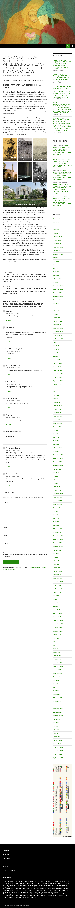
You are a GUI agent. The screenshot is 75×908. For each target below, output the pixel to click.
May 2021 (56, 437)
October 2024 (57, 293)
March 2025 (56, 275)
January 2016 (57, 659)
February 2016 (57, 655)
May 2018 (56, 560)
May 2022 (56, 395)
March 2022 (56, 402)
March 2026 (56, 233)
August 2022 (57, 384)
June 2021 (56, 434)
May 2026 (56, 226)
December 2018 (58, 536)
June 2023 (56, 349)
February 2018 (57, 571)
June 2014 (56, 726)
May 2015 (56, 687)
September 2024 (58, 296)
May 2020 (56, 479)
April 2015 (56, 691)
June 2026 (56, 222)
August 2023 (57, 342)
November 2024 (58, 289)
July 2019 (56, 511)
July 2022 (56, 388)
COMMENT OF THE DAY (9, 850)
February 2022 (57, 405)
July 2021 (56, 430)
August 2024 (57, 300)
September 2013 (58, 758)
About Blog (6, 854)
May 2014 (56, 729)
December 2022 (58, 370)
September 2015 (58, 673)
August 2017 (57, 592)
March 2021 (56, 444)
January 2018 (57, 574)
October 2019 (57, 500)
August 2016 (57, 634)
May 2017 (56, 603)
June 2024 (56, 307)
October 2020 (57, 462)
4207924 (16, 75)
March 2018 (56, 567)
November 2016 (58, 624)
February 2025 (57, 279)
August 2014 (57, 719)
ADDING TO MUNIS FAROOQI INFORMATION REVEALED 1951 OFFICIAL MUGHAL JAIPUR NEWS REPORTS (61, 77)
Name (5, 527)
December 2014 (58, 705)
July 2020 (56, 472)
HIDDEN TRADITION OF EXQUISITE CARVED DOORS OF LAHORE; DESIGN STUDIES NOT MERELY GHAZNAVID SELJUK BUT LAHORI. (62, 64)
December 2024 (58, 286)
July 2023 (56, 346)
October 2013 (57, 754)
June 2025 (56, 265)
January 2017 (57, 617)
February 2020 (57, 486)
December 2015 (58, 663)
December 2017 (58, 578)
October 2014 (57, 712)
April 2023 (56, 356)
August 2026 (57, 219)
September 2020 (58, 465)
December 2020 (58, 455)
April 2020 (56, 483)
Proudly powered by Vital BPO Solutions (16, 905)
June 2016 (56, 641)
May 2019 (56, 518)
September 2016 (58, 631)
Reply (9, 320)
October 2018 (57, 543)
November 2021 (58, 416)
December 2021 (58, 412)
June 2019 (56, 515)
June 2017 (56, 599)
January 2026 (57, 240)
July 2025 (56, 261)
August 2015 (57, 677)
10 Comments (26, 75)
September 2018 (58, 546)
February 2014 (57, 740)
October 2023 (57, 335)
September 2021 (58, 423)
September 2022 (58, 381)
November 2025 (58, 247)
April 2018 (56, 564)
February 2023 (57, 363)
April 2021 (56, 441)
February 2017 (57, 613)
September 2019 (58, 504)
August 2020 (57, 469)
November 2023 (58, 331)
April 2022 (56, 398)
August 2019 (57, 508)
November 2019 (58, 497)
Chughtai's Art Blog (11, 46)
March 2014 (56, 736)
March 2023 (56, 360)
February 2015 (57, 698)
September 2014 (58, 715)
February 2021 (57, 448)
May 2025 (56, 268)
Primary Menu (72, 46)
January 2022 (57, 409)
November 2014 (58, 708)
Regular (6, 54)
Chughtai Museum (9, 870)
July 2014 (56, 722)
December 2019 (58, 493)
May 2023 (56, 353)
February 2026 (57, 236)
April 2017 (56, 606)
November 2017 (58, 582)
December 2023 (58, 328)
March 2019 (56, 525)
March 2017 (56, 610)
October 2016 (57, 627)
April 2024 (56, 314)
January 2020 (57, 490)
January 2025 (57, 282)
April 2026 (56, 229)
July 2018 (56, 553)
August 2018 (57, 550)
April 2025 (56, 272)
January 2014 (57, 744)
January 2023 (57, 367)
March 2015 (56, 694)
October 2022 (57, 377)
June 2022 (56, 391)
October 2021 (57, 419)
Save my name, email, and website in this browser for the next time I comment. (25, 555)
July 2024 (56, 303)
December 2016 (58, 620)
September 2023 (58, 338)
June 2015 (56, 684)
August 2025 (57, 257)
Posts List (6, 858)
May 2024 (56, 310)
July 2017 (56, 596)
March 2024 (56, 317)
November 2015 (58, 666)
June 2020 (56, 476)
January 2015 (57, 701)
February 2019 (57, 529)
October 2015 (57, 670)
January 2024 (57, 324)
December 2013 (58, 747)
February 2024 (57, 321)
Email (5, 535)
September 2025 (58, 254)
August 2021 (57, 427)
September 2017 (58, 589)
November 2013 (58, 751)
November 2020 (58, 458)
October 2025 (57, 250)
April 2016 (56, 648)
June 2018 (56, 557)
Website (6, 544)
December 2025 (58, 243)
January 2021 (57, 451)
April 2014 (56, 733)
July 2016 (56, 638)
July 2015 (56, 680)
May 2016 (56, 645)
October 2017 (57, 585)
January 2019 (57, 532)
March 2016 (56, 652)
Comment (7, 502)
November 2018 (58, 539)
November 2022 (58, 374)
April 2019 (56, 522)
